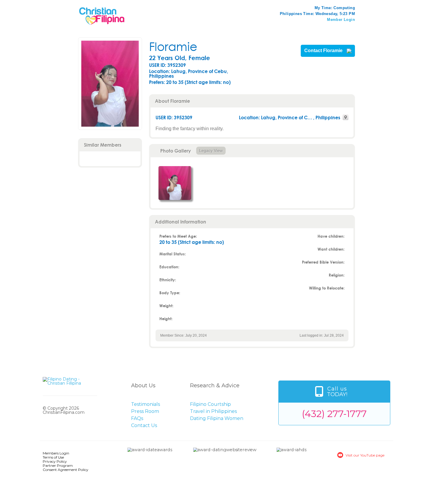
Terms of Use (53, 457)
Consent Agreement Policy (65, 469)
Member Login (341, 19)
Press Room (145, 411)
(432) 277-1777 (334, 413)
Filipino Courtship (210, 404)
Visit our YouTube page (365, 455)
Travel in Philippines (213, 411)
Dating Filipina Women (216, 418)
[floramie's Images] (174, 183)
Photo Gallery (175, 150)
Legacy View (211, 150)
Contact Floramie (324, 50)
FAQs (137, 418)
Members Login (56, 453)
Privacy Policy (55, 461)
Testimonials (145, 404)
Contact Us (144, 425)
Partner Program (58, 465)
